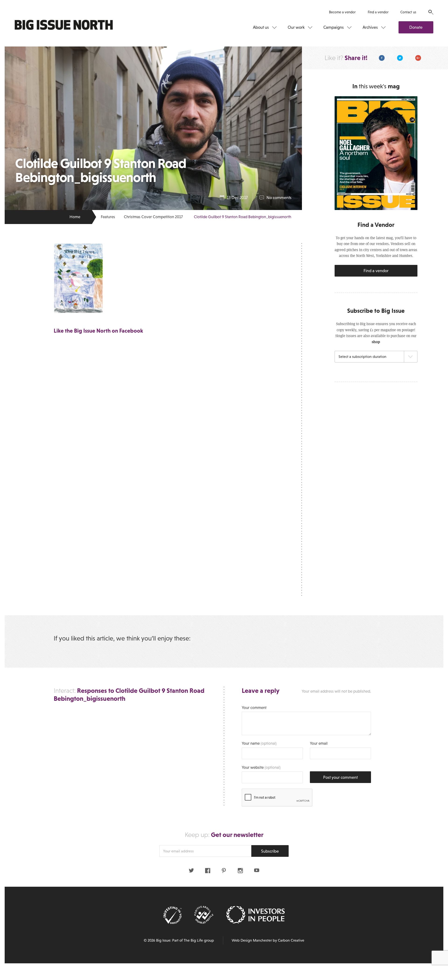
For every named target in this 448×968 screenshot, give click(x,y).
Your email (319, 743)
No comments (278, 197)
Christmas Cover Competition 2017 (153, 217)
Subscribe (270, 851)
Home (75, 217)
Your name (259, 743)
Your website (261, 767)
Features (108, 217)
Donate (416, 27)
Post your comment (340, 777)
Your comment (254, 707)
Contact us (408, 12)
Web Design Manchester (252, 940)
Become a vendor (342, 12)
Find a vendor (378, 12)
